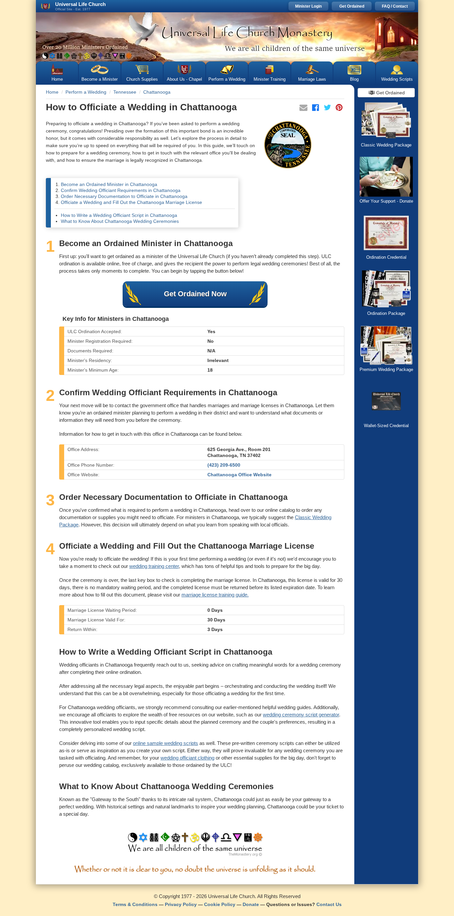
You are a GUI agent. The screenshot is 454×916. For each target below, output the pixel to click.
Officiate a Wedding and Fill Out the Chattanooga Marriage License (131, 202)
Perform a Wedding (226, 79)
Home (57, 79)
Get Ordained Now (195, 294)
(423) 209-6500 (223, 465)
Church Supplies (142, 79)
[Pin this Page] (339, 108)
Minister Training (269, 79)
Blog (354, 79)
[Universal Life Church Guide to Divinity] (195, 846)
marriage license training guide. (215, 594)
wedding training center (154, 566)
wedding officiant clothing (187, 758)
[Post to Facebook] (316, 108)
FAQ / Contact (395, 6)
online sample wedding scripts (165, 743)
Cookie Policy (219, 904)
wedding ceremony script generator (301, 714)
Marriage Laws (312, 79)
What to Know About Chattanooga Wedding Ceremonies (120, 221)
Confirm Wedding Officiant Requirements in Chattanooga (120, 190)
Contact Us (329, 904)
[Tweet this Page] (328, 108)
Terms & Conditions (135, 904)
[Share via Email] (304, 108)
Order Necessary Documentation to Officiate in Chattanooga (124, 196)
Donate (251, 904)
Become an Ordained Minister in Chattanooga (109, 184)
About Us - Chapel (184, 79)
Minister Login (308, 6)
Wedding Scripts (397, 79)
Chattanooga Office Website (239, 474)
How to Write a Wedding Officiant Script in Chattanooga (119, 215)
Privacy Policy (181, 904)
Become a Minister (99, 79)
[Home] (227, 36)
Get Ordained (351, 6)
